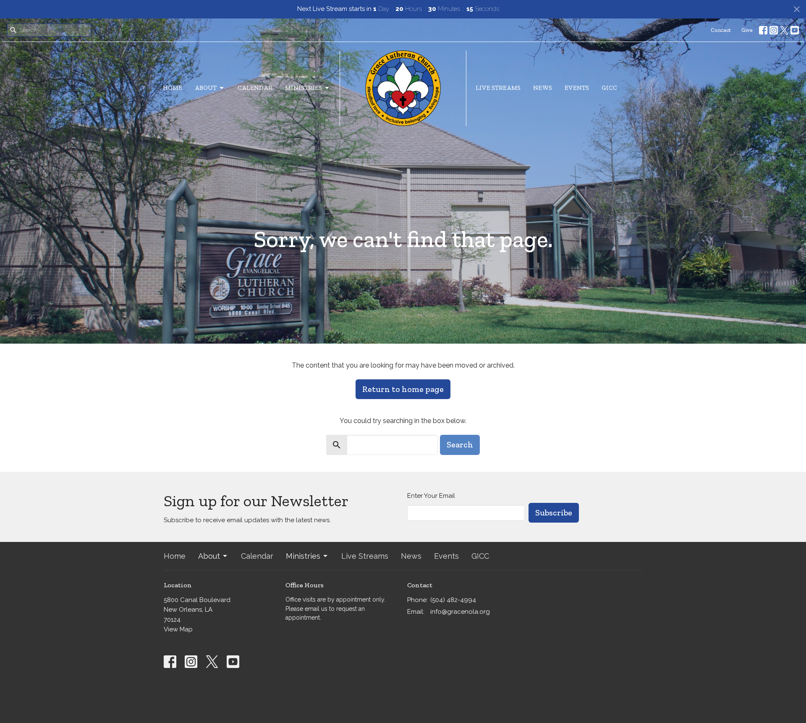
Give (747, 30)
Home (172, 88)
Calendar (255, 88)
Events (577, 88)
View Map (178, 629)
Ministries (303, 88)
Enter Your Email (431, 496)
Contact (721, 30)
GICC (609, 88)
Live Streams (498, 88)
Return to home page (403, 389)
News (542, 88)
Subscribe (553, 512)
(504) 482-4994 (453, 600)
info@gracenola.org (460, 611)
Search (460, 444)
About (206, 88)
